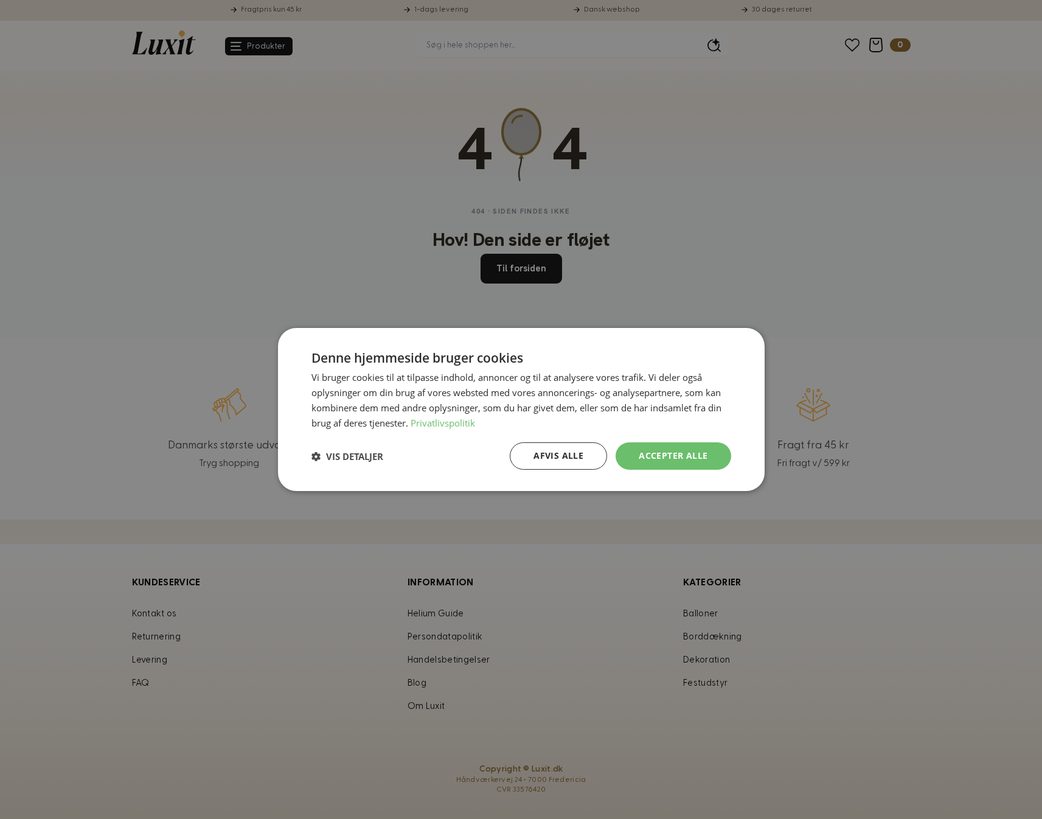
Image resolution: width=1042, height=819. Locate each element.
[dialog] (521, 409)
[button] (347, 456)
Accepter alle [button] (673, 455)
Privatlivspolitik (443, 423)
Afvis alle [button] (558, 455)
